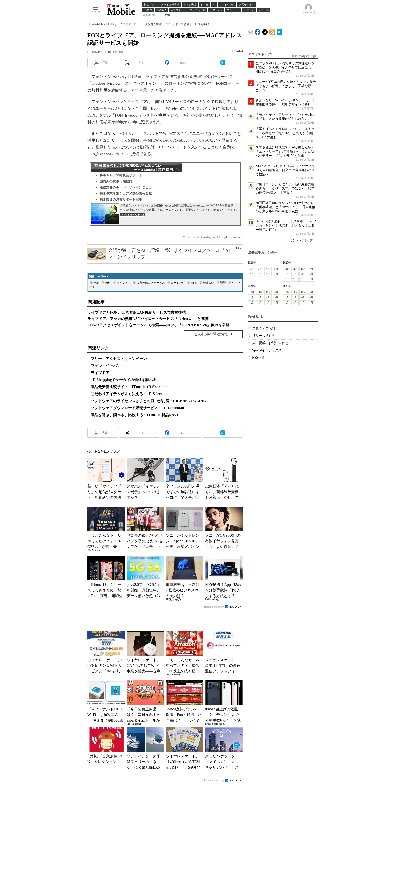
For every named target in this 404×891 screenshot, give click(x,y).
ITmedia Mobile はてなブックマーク (279, 31)
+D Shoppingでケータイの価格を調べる (124, 380)
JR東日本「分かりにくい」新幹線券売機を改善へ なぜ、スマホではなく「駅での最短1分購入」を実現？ (285, 188)
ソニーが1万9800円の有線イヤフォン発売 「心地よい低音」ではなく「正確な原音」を (287, 86)
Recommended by (214, 606)
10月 (303, 269)
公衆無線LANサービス (151, 282)
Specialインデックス (266, 350)
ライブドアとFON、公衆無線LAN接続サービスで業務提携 (136, 312)
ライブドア (124, 282)
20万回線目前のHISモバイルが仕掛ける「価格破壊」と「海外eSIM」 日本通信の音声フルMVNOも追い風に (285, 207)
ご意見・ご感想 (263, 328)
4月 (251, 274)
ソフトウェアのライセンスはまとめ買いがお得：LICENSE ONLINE (148, 401)
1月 (276, 274)
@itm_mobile (265, 31)
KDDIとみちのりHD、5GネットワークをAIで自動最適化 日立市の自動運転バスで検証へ (285, 170)
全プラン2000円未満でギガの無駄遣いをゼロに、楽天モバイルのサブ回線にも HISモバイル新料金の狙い (285, 67)
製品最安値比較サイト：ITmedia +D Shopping (129, 387)
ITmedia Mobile (96, 24)
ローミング (178, 282)
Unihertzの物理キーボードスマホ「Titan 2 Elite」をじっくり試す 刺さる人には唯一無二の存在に (286, 225)
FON (96, 282)
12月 (287, 269)
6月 (268, 269)
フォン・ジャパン (106, 366)
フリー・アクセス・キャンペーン (119, 359)
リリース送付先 (263, 335)
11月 (295, 269)
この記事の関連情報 (211, 334)
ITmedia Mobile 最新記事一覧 (272, 31)
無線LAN (208, 282)
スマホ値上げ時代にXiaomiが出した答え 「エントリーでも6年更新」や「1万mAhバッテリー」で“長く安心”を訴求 (287, 152)
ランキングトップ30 (302, 240)
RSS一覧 (258, 357)
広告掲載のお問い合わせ (270, 343)
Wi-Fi (194, 282)
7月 (260, 269)
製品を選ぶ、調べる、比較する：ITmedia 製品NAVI (134, 415)
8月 (251, 269)
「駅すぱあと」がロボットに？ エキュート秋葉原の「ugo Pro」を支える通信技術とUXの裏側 (285, 133)
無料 (108, 282)
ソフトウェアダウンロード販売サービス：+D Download (137, 408)
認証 (223, 282)
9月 (311, 269)
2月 (268, 274)
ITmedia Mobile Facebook (258, 31)
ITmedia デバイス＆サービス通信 (250, 31)
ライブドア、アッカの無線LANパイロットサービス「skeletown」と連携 (148, 319)
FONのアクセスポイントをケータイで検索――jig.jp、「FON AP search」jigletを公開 (158, 325)
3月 (260, 274)
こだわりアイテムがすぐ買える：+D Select (126, 394)
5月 (276, 269)
